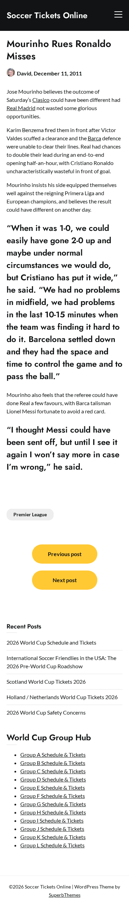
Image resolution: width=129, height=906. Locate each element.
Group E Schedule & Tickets (52, 787)
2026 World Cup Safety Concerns (46, 712)
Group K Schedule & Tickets (53, 837)
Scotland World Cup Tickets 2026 (46, 681)
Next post (65, 580)
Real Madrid (21, 108)
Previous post (65, 554)
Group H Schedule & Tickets (53, 812)
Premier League (30, 514)
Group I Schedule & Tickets (52, 820)
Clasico (41, 99)
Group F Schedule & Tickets (52, 795)
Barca (94, 138)
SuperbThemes (64, 895)
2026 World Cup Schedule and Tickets (51, 642)
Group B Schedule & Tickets (52, 763)
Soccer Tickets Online (47, 15)
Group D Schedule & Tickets (53, 779)
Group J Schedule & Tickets (52, 828)
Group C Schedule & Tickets (53, 771)
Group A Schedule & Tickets (53, 754)
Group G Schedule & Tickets (53, 804)
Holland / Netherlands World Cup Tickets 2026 (62, 697)
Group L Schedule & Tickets (52, 845)
